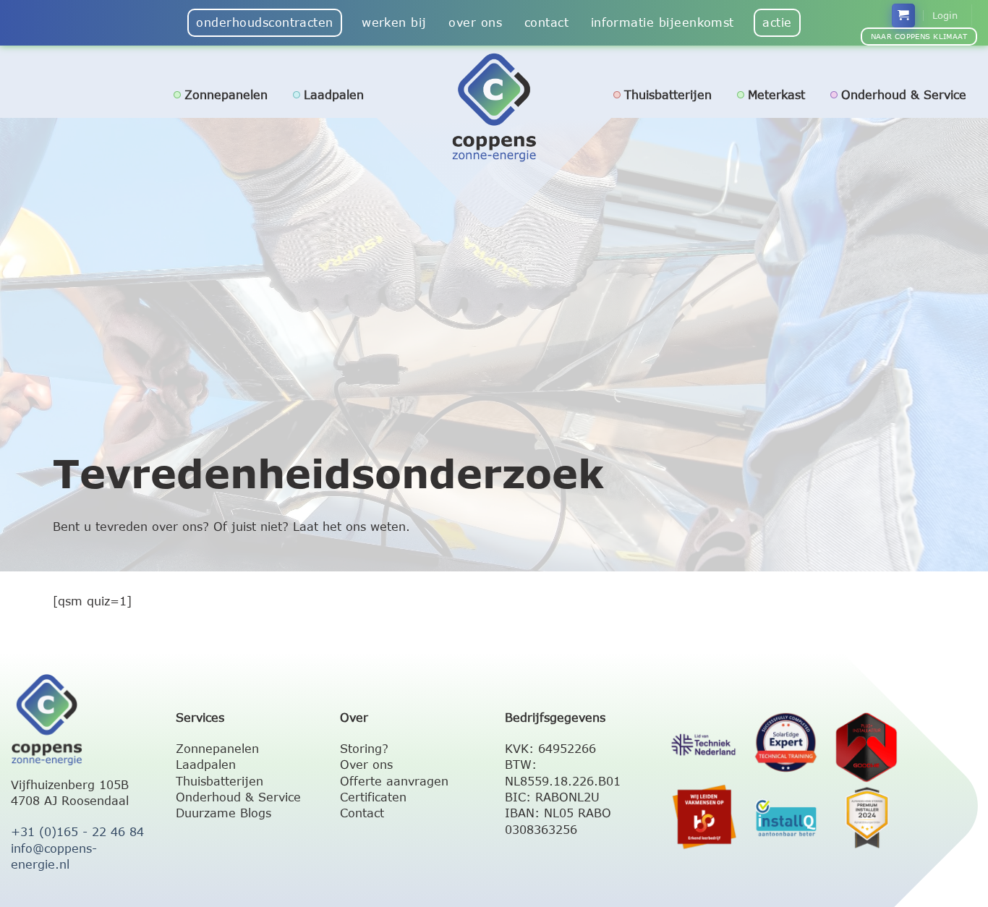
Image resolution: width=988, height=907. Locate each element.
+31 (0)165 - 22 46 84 (77, 831)
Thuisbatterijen (668, 94)
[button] (903, 15)
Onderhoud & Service (903, 94)
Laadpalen (334, 94)
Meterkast (776, 94)
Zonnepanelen (226, 94)
